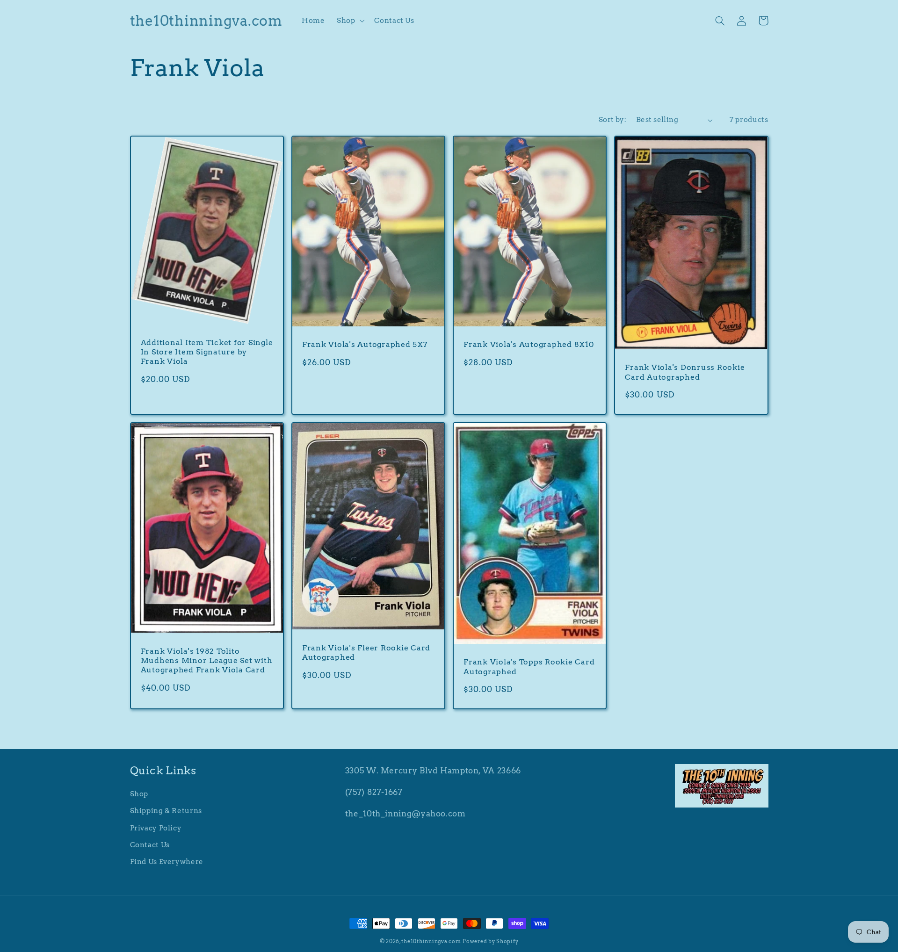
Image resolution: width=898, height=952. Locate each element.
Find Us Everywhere (166, 862)
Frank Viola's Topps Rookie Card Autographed (528, 666)
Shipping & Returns (166, 811)
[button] (349, 20)
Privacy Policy (156, 828)
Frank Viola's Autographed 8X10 (528, 344)
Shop (139, 794)
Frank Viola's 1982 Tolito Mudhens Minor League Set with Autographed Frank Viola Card (207, 660)
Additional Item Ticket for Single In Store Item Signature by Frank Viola (207, 352)
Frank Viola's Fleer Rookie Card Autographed (366, 652)
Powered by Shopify (490, 941)
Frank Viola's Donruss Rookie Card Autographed (685, 371)
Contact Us (150, 845)
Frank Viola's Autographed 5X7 (364, 344)
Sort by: (612, 119)
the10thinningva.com (431, 941)
